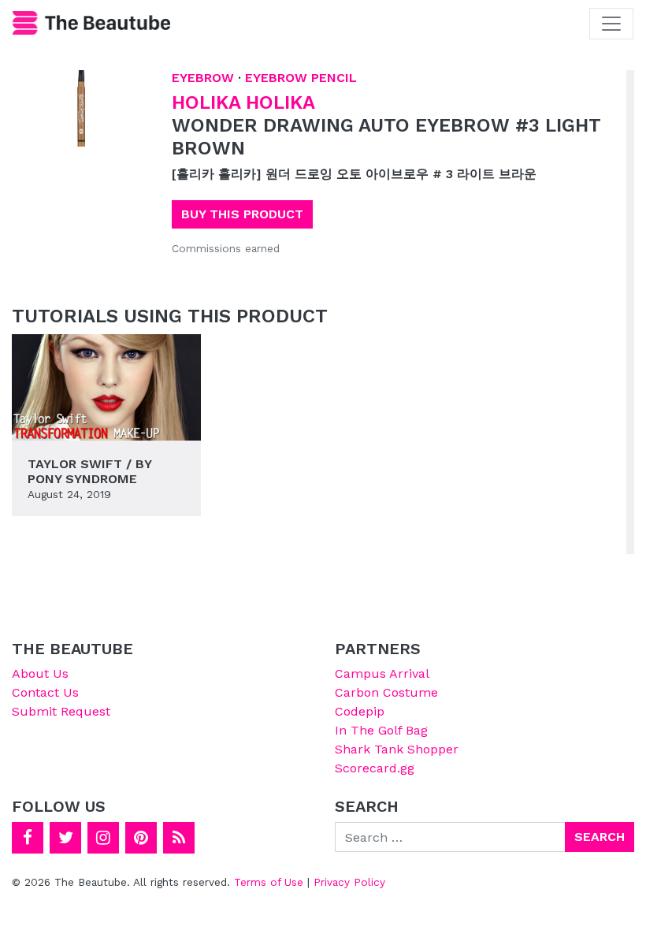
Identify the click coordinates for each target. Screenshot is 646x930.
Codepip (359, 711)
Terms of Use (268, 882)
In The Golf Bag (381, 730)
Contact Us (45, 692)
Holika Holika (243, 102)
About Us (40, 673)
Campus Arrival (382, 673)
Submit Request (61, 711)
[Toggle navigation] (611, 23)
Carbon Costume (386, 692)
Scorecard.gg (374, 768)
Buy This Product (242, 213)
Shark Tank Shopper (397, 749)
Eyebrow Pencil (301, 77)
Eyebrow (203, 77)
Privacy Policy (349, 882)
